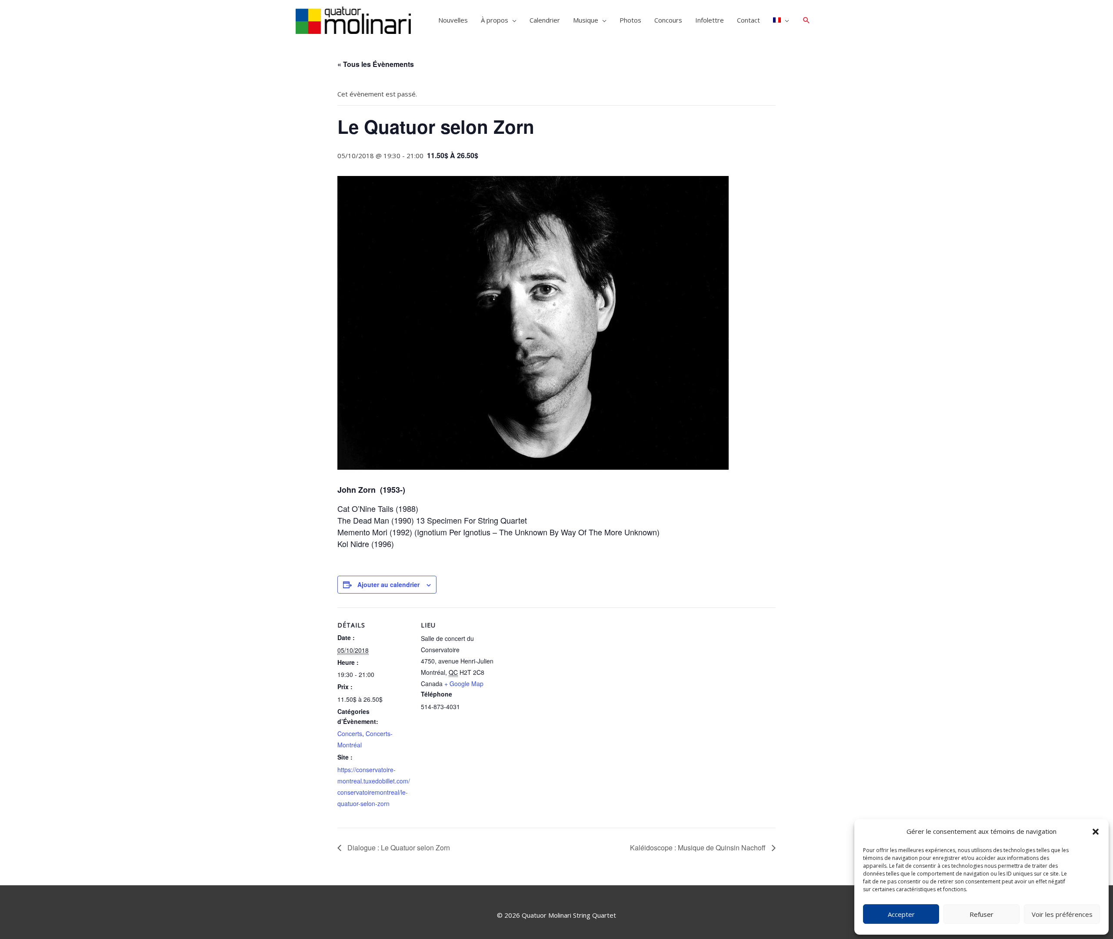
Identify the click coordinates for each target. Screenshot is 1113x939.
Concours (668, 20)
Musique (585, 20)
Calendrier (545, 20)
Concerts (349, 733)
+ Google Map (463, 683)
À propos (494, 20)
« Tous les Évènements (375, 64)
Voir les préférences (1062, 914)
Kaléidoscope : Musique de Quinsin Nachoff (698, 848)
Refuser (981, 914)
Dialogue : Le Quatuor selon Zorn (398, 848)
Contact (748, 20)
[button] (1095, 831)
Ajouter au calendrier (388, 584)
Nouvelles (453, 20)
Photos (630, 20)
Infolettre (709, 20)
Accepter (901, 914)
